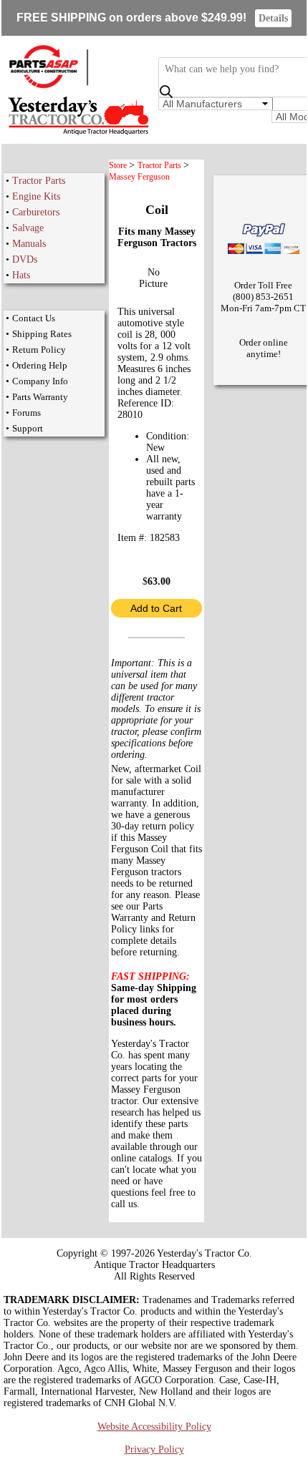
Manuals (29, 243)
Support (27, 428)
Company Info (40, 381)
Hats (21, 275)
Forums (26, 412)
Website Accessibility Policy (154, 1426)
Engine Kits (36, 196)
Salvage (28, 228)
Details (273, 18)
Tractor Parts (38, 180)
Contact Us (33, 318)
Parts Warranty (40, 396)
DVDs (24, 259)
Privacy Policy (154, 1449)
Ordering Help (39, 365)
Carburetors (35, 212)
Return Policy (39, 349)
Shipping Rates (42, 333)
